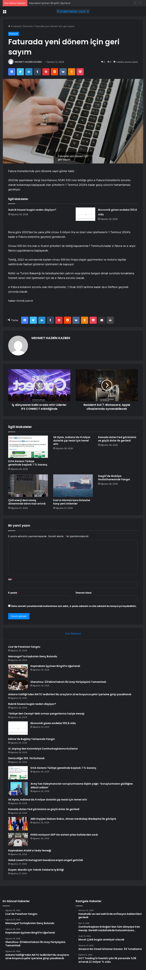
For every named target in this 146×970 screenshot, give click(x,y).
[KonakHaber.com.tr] (73, 11)
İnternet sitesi (84, 592)
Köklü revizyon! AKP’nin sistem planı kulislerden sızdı (64, 834)
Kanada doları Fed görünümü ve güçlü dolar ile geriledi (117, 438)
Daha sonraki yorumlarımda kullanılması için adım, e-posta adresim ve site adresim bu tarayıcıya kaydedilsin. (74, 606)
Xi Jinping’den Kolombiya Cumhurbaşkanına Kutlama (43, 748)
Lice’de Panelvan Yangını (24, 647)
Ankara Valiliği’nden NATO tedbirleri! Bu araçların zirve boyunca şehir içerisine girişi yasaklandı (69, 694)
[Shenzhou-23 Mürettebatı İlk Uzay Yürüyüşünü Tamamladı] (18, 685)
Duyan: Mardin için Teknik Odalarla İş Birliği (36, 870)
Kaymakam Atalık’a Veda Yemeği (29, 850)
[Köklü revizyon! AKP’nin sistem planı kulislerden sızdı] (18, 839)
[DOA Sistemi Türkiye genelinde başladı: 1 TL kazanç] (28, 447)
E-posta (13, 592)
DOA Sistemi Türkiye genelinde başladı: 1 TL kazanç (27, 462)
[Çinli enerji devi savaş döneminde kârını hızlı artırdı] (28, 485)
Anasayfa (15, 26)
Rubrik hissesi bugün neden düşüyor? (32, 210)
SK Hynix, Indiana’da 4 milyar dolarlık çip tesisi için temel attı (71, 440)
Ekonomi (28, 26)
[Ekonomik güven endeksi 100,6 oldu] (85, 214)
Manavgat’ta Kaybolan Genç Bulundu (32, 656)
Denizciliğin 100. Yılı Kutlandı (26, 758)
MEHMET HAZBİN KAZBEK (28, 62)
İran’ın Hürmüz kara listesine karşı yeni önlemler (71, 501)
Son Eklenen (73, 633)
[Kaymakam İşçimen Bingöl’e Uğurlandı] (18, 671)
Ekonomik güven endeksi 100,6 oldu (53, 723)
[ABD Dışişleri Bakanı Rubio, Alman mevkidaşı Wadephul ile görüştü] (18, 823)
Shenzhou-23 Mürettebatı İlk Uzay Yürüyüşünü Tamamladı (68, 682)
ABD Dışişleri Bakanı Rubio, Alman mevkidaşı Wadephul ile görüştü (73, 819)
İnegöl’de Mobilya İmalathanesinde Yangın (114, 477)
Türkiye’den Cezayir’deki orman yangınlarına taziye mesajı (46, 713)
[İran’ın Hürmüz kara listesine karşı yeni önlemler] (73, 485)
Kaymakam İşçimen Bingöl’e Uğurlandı (49, 3)
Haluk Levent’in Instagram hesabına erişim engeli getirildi (45, 860)
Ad (10, 579)
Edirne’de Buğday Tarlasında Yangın (31, 739)
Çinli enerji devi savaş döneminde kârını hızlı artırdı (27, 501)
